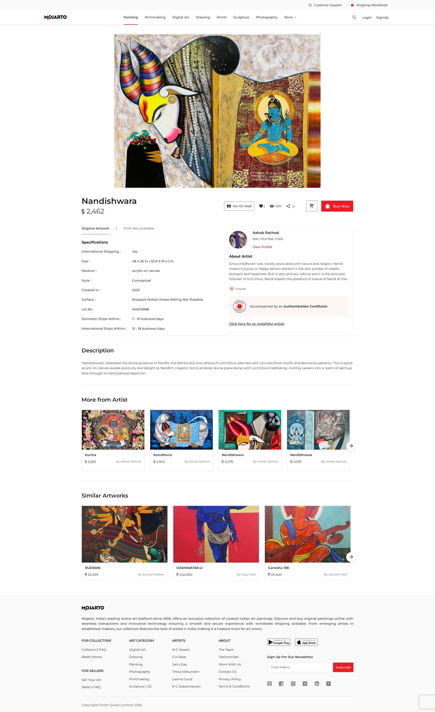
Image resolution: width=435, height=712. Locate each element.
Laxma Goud (182, 679)
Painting (131, 17)
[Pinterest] (269, 683)
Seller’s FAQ (91, 687)
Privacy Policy (230, 679)
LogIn (367, 17)
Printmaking (155, 17)
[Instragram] (293, 683)
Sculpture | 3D (140, 686)
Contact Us (227, 672)
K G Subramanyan (186, 686)
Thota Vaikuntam (185, 672)
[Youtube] (328, 683)
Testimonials (229, 657)
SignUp (382, 17)
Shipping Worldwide (369, 5)
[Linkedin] (317, 683)
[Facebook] (281, 683)
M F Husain (181, 650)
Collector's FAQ (94, 650)
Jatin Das (179, 664)
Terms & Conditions (234, 686)
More (290, 17)
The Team (226, 650)
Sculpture (241, 17)
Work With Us (230, 664)
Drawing (203, 17)
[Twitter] (305, 683)
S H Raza (179, 657)
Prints (222, 17)
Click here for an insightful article (256, 324)
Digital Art (180, 17)
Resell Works (92, 657)
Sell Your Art (91, 680)
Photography (267, 17)
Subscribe (343, 667)
